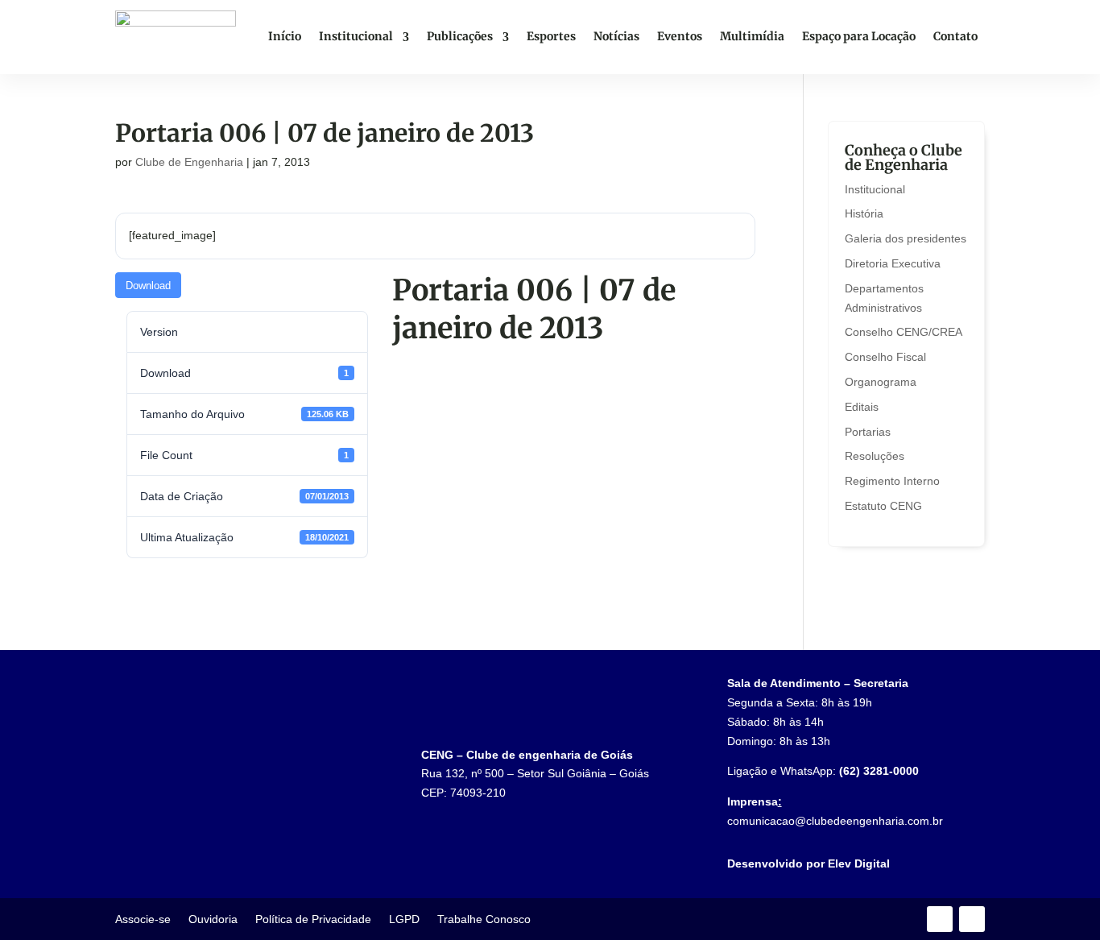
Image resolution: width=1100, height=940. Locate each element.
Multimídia (752, 36)
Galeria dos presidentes (905, 238)
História (864, 213)
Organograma (880, 381)
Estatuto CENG (883, 505)
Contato (955, 36)
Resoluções (874, 455)
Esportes (551, 36)
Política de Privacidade (313, 919)
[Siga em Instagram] (972, 919)
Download (148, 286)
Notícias (616, 36)
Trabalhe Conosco (484, 919)
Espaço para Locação (859, 36)
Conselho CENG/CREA (903, 331)
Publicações (460, 36)
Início (284, 36)
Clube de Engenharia (189, 161)
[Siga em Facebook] (940, 919)
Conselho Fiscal (885, 356)
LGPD (404, 919)
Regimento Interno (892, 480)
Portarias (868, 431)
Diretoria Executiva (893, 263)
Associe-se (143, 919)
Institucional (356, 36)
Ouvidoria (213, 919)
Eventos (679, 36)
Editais (862, 406)
